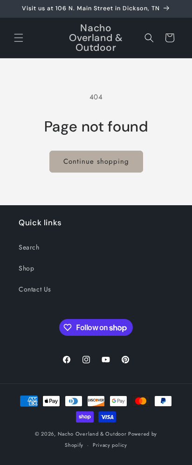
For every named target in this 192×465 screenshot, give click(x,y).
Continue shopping (96, 161)
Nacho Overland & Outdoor (92, 433)
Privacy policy (110, 445)
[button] (18, 38)
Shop (26, 268)
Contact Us (35, 289)
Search (29, 247)
